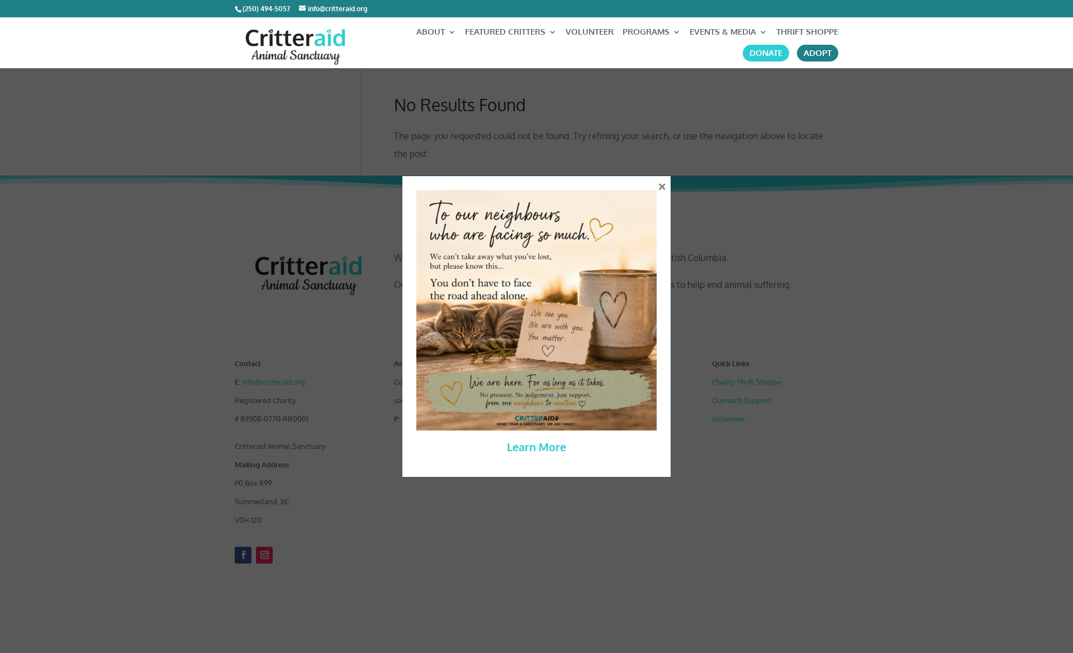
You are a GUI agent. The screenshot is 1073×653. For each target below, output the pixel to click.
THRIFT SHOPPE (807, 32)
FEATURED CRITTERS (505, 32)
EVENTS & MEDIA (723, 32)
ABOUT (430, 32)
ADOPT (818, 53)
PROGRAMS (646, 32)
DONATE (765, 53)
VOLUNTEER (590, 32)
